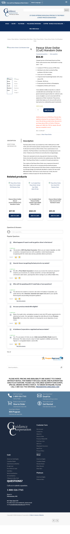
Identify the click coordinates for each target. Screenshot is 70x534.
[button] (31, 49)
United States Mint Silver (26, 39)
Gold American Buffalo (13, 463)
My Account (40, 429)
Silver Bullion (15, 39)
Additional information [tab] (11, 145)
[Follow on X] (57, 520)
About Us (39, 434)
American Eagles (41, 459)
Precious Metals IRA (42, 438)
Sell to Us (39, 443)
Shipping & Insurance (42, 446)
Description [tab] (11, 140)
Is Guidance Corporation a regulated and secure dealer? (31, 329)
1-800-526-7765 (15, 490)
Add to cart (49, 110)
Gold (7, 24)
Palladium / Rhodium (34, 24)
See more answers (21, 301)
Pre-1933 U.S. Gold (12, 468)
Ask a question (54, 54)
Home (9, 39)
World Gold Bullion (56, 24)
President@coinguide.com (47, 387)
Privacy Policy (40, 451)
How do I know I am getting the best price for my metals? (31, 263)
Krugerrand (10, 466)
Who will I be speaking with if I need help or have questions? (32, 284)
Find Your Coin (41, 441)
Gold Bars (9, 471)
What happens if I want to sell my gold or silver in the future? (32, 242)
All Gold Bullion (11, 475)
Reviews (39, 453)
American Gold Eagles (13, 459)
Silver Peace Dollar (39, 39)
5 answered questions (42, 54)
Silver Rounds (40, 466)
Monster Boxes (40, 463)
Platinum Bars (40, 479)
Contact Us (39, 431)
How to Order (40, 436)
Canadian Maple (11, 461)
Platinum (21, 24)
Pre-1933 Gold (34, 29)
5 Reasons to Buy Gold (13, 478)
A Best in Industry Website (37, 515)
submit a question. (21, 485)
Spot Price (39, 448)
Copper (45, 24)
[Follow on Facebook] (53, 520)
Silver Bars (39, 468)
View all (9, 352)
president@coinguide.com (17, 504)
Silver (13, 24)
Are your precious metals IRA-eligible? (25, 306)
